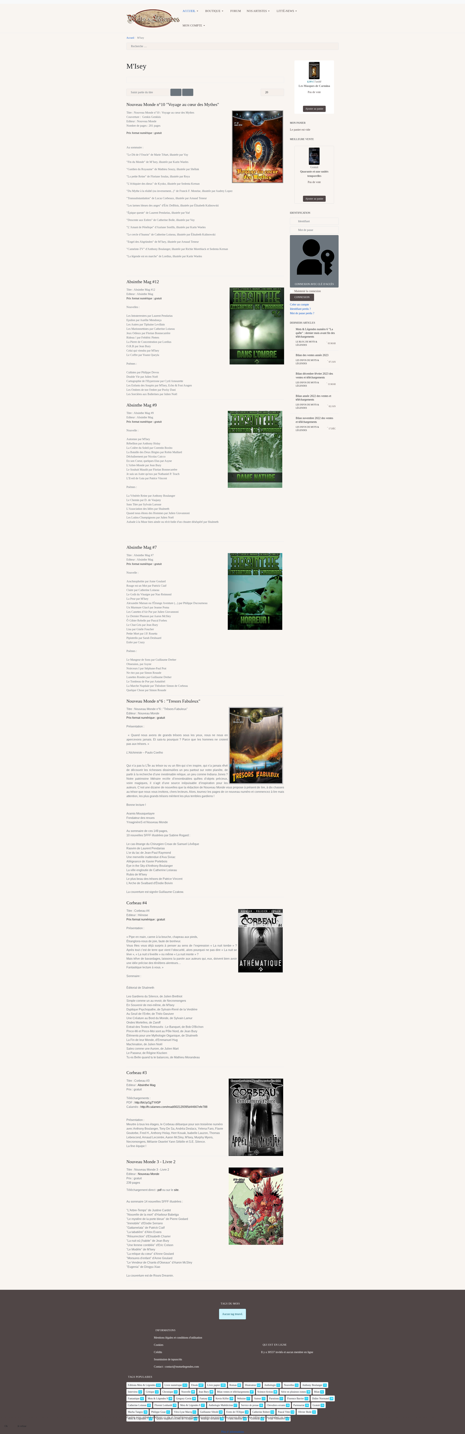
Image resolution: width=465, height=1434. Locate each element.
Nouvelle (186, 1391)
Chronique (167, 1391)
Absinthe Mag (146, 1085)
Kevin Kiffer (222, 1398)
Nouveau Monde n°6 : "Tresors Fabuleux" (163, 701)
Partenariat (298, 1405)
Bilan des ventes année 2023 (312, 355)
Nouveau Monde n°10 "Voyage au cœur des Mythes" (172, 104)
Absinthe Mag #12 (142, 281)
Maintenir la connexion (307, 291)
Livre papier (213, 1385)
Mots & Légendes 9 (158, 1398)
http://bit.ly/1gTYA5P (148, 1102)
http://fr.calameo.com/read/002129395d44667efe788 (173, 1106)
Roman (233, 1385)
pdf (159, 1189)
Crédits (158, 1352)
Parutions (274, 1398)
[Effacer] (187, 92)
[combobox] (232, 46)
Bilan (317, 1391)
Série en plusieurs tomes (293, 1391)
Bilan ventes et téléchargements (233, 1391)
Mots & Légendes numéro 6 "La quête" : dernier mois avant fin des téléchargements (315, 333)
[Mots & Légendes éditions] (153, 18)
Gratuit (316, 1405)
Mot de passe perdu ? (302, 313)
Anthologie (270, 1385)
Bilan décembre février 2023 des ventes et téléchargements (314, 375)
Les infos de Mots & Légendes (307, 362)
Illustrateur (250, 1385)
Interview (133, 1391)
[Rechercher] (175, 92)
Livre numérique (173, 1385)
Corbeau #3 (136, 1072)
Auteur (257, 1398)
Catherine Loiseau (137, 1405)
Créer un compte (299, 304)
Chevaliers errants (276, 1405)
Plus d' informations (232, 1431)
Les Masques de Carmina (314, 85)
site (176, 1189)
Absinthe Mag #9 (141, 405)
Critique (150, 1391)
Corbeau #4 (136, 902)
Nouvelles (289, 1385)
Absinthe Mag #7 (141, 547)
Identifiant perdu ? (300, 308)
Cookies (158, 1344)
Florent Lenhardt (163, 1405)
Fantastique (134, 1398)
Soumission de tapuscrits (168, 1359)
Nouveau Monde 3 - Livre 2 (150, 1161)
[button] (191, 11)
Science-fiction (265, 1391)
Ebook (194, 1385)
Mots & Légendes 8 (190, 1405)
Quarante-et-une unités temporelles (314, 173)
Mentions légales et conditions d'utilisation (178, 1337)
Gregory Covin (183, 1398)
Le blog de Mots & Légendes (306, 343)
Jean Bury (204, 1391)
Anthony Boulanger (312, 1385)
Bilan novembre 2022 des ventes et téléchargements (314, 420)
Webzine (241, 1398)
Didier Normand (320, 1398)
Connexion (302, 297)
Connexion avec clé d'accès (314, 284)
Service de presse (250, 1405)
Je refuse (21, 1426)
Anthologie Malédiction (221, 1405)
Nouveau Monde (148, 1173)
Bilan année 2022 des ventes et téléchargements (313, 397)
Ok (6, 1426)
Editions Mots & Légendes (141, 1385)
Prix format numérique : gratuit (144, 132)
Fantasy (203, 1398)
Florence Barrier (295, 1398)
